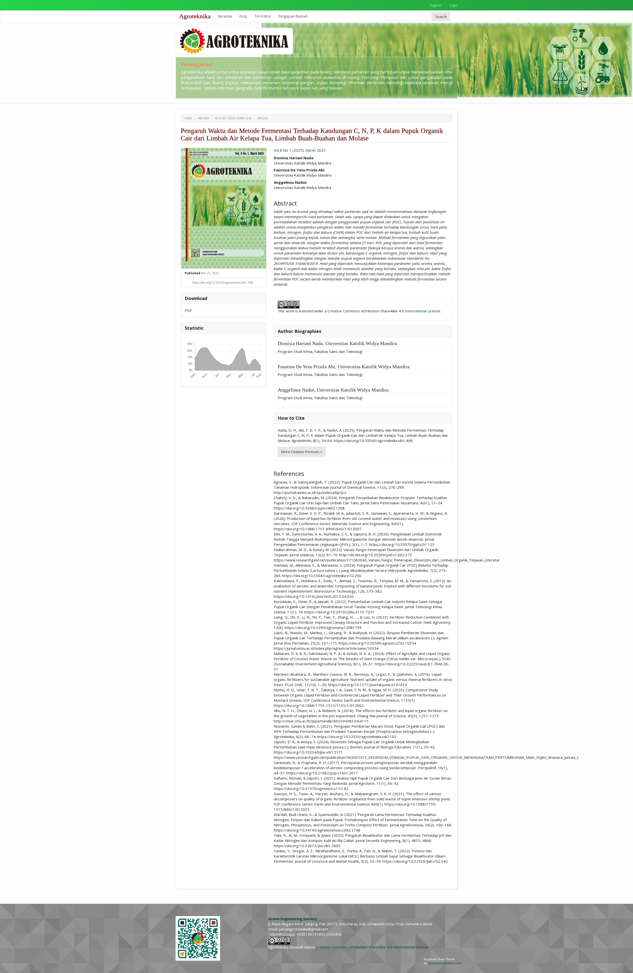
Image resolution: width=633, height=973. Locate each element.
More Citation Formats (300, 451)
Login (453, 5)
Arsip (243, 16)
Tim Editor (263, 16)
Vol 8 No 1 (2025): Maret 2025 (233, 118)
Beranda (225, 16)
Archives (203, 118)
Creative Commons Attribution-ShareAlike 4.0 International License (384, 310)
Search (441, 16)
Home (188, 118)
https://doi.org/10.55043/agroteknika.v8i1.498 (222, 282)
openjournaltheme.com (444, 963)
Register (436, 5)
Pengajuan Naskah (293, 16)
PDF (188, 310)
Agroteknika (195, 16)
